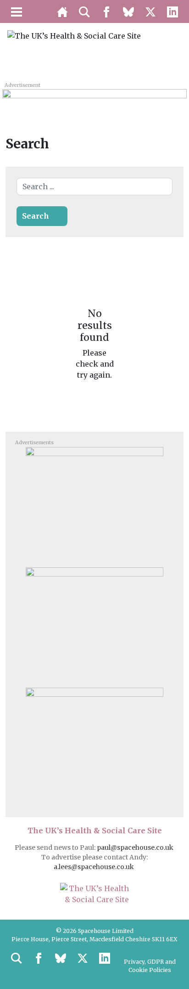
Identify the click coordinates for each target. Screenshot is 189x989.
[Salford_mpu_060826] (94, 744)
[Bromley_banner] (94, 99)
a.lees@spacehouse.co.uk (94, 867)
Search (35, 215)
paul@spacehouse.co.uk (136, 847)
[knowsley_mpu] (94, 623)
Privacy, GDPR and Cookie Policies (150, 965)
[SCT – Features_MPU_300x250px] (94, 503)
